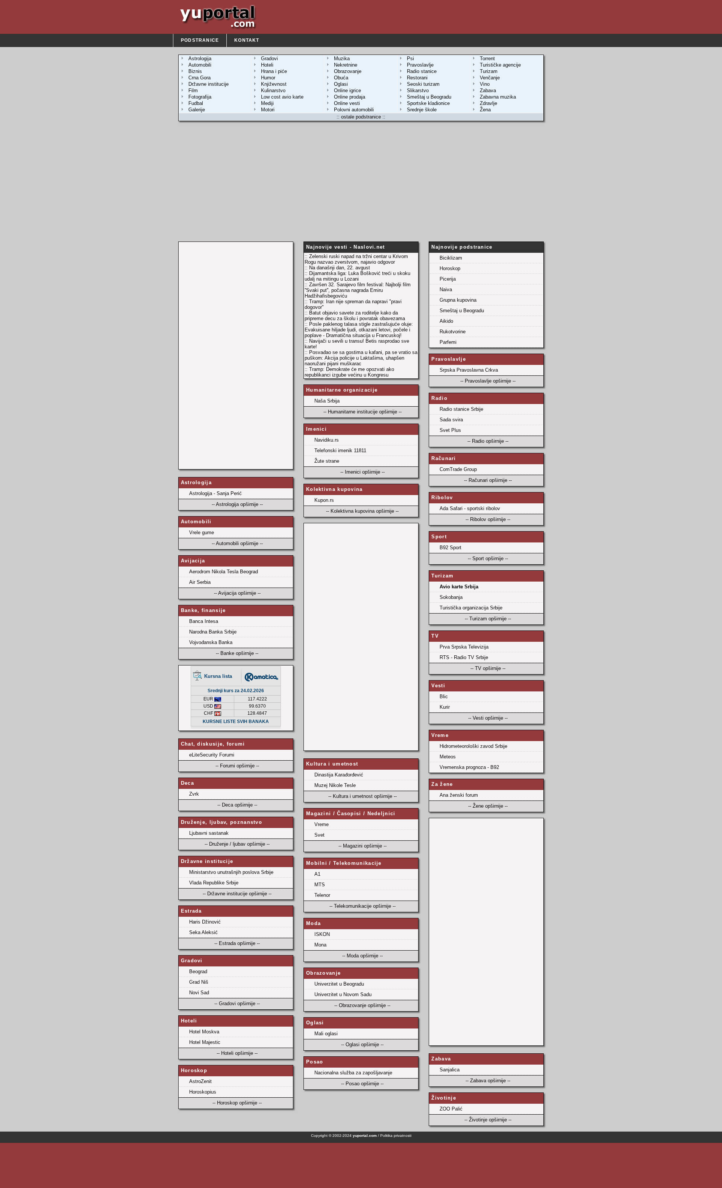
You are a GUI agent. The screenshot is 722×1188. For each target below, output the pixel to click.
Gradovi (269, 58)
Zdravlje (488, 103)
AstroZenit (200, 1081)
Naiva (446, 289)
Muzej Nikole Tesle (335, 785)
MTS (319, 884)
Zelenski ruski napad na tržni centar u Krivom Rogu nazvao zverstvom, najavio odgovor (356, 259)
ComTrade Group (458, 469)
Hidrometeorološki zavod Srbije (473, 746)
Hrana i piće (274, 71)
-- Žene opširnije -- (488, 806)
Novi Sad (199, 992)
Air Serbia (200, 582)
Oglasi (341, 84)
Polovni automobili (354, 109)
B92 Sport (450, 547)
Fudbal (195, 103)
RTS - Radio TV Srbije (464, 657)
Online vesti (347, 103)
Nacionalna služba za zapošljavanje (353, 1073)
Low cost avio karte (282, 97)
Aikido (446, 321)
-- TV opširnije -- (487, 668)
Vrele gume (201, 532)
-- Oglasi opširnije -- (362, 1044)
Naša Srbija (327, 401)
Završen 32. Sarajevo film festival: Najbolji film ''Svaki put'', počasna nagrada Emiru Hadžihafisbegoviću (358, 290)
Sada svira (451, 419)
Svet (319, 835)
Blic (444, 696)
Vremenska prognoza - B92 (469, 767)
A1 (317, 874)
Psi (410, 58)
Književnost (274, 84)
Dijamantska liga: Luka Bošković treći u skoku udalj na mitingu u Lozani (357, 276)
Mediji (267, 103)
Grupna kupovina (458, 300)
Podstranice (200, 40)
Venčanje (490, 78)
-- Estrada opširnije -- (237, 943)
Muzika (342, 58)
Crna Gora (199, 78)
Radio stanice (422, 71)
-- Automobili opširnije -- (237, 543)
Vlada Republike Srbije (213, 883)
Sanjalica (450, 1070)
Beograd (198, 971)
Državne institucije (208, 84)
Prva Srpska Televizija (464, 647)
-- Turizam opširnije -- (488, 618)
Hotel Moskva (204, 1032)
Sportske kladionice (428, 103)
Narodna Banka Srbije (213, 632)
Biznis (195, 71)
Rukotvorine (453, 331)
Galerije (196, 109)
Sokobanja (451, 597)
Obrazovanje (347, 71)
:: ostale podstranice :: (361, 117)
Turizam (489, 71)
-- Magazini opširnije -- (362, 846)
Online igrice (347, 90)
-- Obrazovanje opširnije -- (362, 1005)
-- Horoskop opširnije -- (237, 1103)
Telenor (322, 895)
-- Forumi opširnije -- (237, 766)
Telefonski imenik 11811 (340, 450)
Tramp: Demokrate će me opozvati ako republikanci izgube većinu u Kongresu (349, 372)
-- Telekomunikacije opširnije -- (362, 906)
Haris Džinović (205, 922)
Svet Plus (450, 430)
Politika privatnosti (395, 1135)
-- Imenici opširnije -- (362, 472)
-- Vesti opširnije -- (488, 718)
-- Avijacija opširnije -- (237, 593)
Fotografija (199, 97)
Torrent (487, 58)
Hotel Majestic (204, 1042)
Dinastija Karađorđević (338, 775)
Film (193, 90)
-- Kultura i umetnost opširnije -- (362, 796)
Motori (268, 109)
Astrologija (199, 58)
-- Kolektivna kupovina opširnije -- (362, 511)
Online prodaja (349, 97)
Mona (320, 945)
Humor (268, 78)
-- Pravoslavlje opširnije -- (488, 381)
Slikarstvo (418, 90)
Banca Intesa (203, 621)
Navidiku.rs (326, 440)
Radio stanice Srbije (461, 409)
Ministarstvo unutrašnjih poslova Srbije (231, 872)
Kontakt (246, 40)
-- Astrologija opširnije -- (237, 504)
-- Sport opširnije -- (488, 558)
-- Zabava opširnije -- (488, 1080)
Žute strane (326, 461)
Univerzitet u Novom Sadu (343, 994)
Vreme (321, 824)
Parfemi (448, 342)
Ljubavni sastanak (209, 833)
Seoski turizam (423, 84)
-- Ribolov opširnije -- (488, 519)
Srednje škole (422, 109)
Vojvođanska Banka (210, 642)
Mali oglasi (326, 1033)
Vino (485, 84)
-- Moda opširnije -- (362, 956)
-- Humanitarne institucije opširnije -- (362, 412)
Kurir (445, 707)
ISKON (322, 934)
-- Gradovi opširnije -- (237, 1003)
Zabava (488, 90)
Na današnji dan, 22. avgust (339, 267)
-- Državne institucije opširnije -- (237, 893)
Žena (485, 109)
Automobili (199, 65)
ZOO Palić (451, 1109)
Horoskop (450, 268)
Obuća (341, 78)
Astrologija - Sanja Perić (215, 493)
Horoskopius (202, 1092)
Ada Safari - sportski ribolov (470, 508)
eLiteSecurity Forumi (211, 755)
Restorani (417, 78)
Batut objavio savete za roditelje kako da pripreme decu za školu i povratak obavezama (355, 315)
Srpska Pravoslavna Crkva (469, 370)
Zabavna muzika (498, 97)
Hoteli (267, 65)
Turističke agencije (500, 65)
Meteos (448, 757)
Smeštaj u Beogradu (429, 97)
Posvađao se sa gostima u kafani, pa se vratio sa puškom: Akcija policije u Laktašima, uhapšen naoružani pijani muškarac (361, 357)
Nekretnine (345, 65)
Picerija (448, 279)
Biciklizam (451, 258)
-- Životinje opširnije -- (487, 1120)
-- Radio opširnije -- (487, 441)
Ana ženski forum (459, 795)
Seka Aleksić (203, 932)
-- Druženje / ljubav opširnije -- (237, 844)
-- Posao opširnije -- (362, 1083)
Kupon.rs (324, 500)
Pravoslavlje (420, 65)
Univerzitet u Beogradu (339, 984)
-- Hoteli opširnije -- (237, 1053)
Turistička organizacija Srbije (471, 608)
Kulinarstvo (273, 90)
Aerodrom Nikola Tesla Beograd (223, 571)
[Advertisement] (361, 181)
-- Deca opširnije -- (237, 805)
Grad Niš (198, 982)
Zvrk (194, 794)
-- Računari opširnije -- (488, 480)
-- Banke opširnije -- (237, 653)
